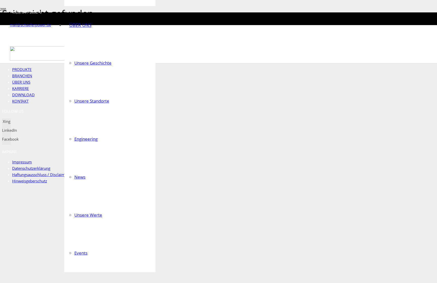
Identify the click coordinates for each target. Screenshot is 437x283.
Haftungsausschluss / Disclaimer (40, 174)
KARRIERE (20, 88)
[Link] (52, 59)
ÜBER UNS (21, 82)
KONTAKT (20, 101)
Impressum (22, 161)
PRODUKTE (22, 69)
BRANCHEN (22, 75)
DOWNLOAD (23, 94)
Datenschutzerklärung (31, 168)
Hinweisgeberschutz (29, 180)
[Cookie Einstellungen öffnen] (40, 224)
